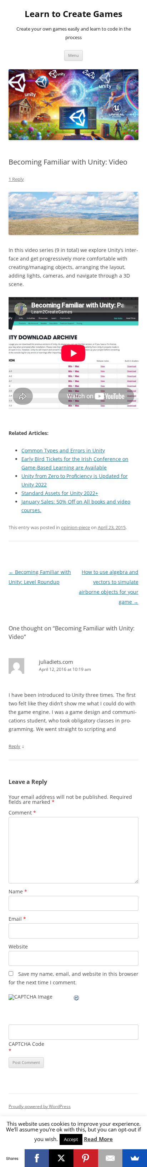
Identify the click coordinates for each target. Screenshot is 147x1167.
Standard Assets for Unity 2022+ (59, 493)
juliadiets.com (56, 661)
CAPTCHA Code (26, 1043)
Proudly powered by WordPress (40, 1106)
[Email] (110, 1158)
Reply (14, 746)
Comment (22, 812)
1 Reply (16, 179)
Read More (98, 1138)
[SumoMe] (134, 1158)
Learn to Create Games (73, 14)
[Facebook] (37, 1158)
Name (18, 891)
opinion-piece (75, 527)
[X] (61, 1158)
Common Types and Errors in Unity (63, 450)
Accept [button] (71, 1139)
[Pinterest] (86, 1158)
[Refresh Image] (77, 998)
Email (17, 918)
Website (18, 946)
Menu (73, 55)
